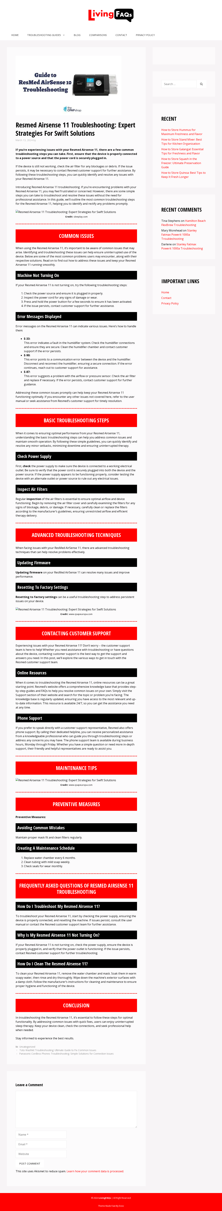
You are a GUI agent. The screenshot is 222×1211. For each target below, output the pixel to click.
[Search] (201, 84)
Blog (77, 35)
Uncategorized (27, 1046)
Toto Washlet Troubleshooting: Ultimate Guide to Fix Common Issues (57, 1050)
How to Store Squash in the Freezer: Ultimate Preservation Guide (181, 163)
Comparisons (98, 35)
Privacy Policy (145, 35)
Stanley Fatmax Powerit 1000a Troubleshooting (179, 235)
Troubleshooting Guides (44, 35)
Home (15, 35)
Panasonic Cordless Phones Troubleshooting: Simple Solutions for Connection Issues (66, 1053)
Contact (121, 35)
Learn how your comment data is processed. (95, 1171)
